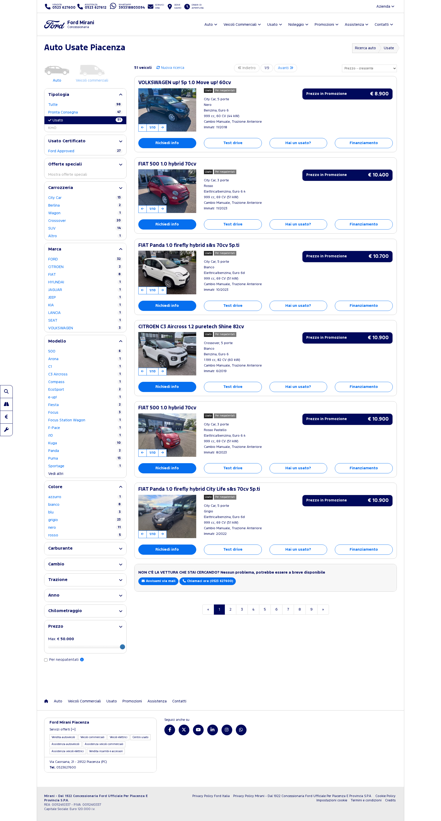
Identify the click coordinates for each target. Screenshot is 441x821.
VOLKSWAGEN (84, 328)
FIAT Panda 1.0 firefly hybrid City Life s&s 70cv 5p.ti (199, 489)
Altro (84, 236)
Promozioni (132, 701)
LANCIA (84, 312)
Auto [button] (208, 24)
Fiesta (84, 405)
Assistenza (157, 701)
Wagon (84, 213)
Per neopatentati (64, 659)
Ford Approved (84, 151)
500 (84, 351)
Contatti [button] (382, 24)
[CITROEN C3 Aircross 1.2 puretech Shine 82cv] (167, 353)
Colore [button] (55, 487)
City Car (84, 197)
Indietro (248, 68)
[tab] (85, 95)
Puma (84, 458)
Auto (58, 701)
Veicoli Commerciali (84, 701)
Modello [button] (57, 341)
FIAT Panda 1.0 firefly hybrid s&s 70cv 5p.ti (188, 245)
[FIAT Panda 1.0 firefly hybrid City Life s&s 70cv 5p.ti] (167, 516)
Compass (84, 382)
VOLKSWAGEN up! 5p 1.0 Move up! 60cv (184, 83)
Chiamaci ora (209, 581)
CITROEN (84, 267)
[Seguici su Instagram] (227, 730)
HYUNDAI (84, 282)
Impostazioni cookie (331, 800)
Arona (84, 359)
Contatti (179, 701)
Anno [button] (53, 595)
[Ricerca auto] (6, 391)
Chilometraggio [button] (65, 611)
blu (84, 512)
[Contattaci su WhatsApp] (241, 730)
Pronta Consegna (84, 112)
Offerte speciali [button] (65, 164)
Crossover (84, 220)
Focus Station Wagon (84, 420)
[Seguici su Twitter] (184, 730)
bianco (84, 504)
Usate (389, 48)
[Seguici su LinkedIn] (212, 730)
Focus (84, 412)
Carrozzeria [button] (60, 188)
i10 (84, 435)
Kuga (84, 443)
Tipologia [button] (58, 95)
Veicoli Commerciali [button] (240, 24)
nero (84, 527)
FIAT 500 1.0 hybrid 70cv (167, 164)
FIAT (84, 274)
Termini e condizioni (366, 800)
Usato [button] (272, 24)
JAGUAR (84, 290)
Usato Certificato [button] (66, 141)
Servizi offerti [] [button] (63, 729)
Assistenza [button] (354, 24)
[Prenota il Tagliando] (6, 429)
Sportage (84, 466)
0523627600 (63, 767)
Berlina (84, 205)
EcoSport (84, 389)
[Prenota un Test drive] (6, 404)
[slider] (122, 646)
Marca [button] (54, 249)
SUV (84, 228)
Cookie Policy (385, 796)
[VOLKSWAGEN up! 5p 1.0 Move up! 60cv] (167, 110)
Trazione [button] (57, 580)
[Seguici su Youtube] (198, 730)
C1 (84, 366)
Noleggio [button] (296, 24)
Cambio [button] (56, 564)
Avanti (284, 68)
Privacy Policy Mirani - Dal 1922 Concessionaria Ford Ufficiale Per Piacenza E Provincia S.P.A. (302, 796)
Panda (84, 450)
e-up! (84, 397)
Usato (87, 120)
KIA (84, 305)
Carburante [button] (60, 548)
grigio (84, 520)
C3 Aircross (84, 374)
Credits (390, 800)
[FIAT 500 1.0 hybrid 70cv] (167, 191)
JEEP (84, 297)
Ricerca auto (365, 48)
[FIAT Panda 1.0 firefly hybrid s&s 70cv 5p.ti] (167, 272)
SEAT (84, 320)
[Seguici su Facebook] (169, 730)
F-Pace (84, 428)
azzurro (84, 497)
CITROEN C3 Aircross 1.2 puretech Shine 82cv (191, 327)
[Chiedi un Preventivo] (6, 417)
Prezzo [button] (55, 626)
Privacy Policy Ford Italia (211, 796)
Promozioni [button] (324, 24)
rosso (84, 535)
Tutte (84, 104)
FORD (84, 259)
